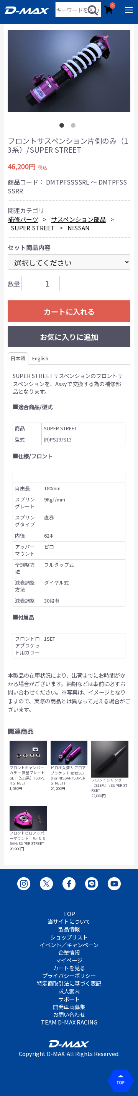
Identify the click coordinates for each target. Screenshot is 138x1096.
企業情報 (69, 952)
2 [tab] (75, 127)
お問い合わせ (69, 1014)
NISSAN (78, 227)
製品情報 (69, 929)
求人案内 (69, 991)
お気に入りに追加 (69, 336)
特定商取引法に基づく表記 (69, 983)
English (40, 358)
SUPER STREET (33, 227)
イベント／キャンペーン (69, 945)
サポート (69, 999)
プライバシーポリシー (69, 975)
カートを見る (69, 968)
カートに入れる (69, 311)
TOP (69, 914)
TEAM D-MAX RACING (69, 1022)
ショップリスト (69, 937)
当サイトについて (69, 921)
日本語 (17, 358)
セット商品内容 (29, 247)
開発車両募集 (69, 1007)
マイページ (69, 960)
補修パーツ (23, 219)
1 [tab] (63, 127)
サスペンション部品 (78, 219)
